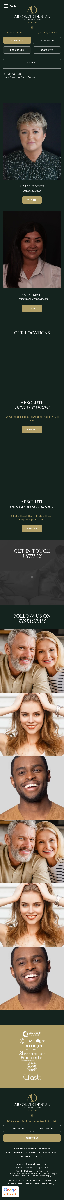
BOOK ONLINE (17, 50)
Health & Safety (15, 1184)
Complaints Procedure (32, 1180)
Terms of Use (50, 1180)
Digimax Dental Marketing (36, 1171)
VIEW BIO (32, 200)
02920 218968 (47, 40)
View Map (32, 430)
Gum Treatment (48, 1152)
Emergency (47, 50)
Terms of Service (37, 1176)
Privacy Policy (18, 1176)
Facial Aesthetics (32, 1156)
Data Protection (32, 1184)
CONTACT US (17, 40)
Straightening (15, 1152)
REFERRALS (32, 62)
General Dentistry (25, 1149)
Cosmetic (44, 1149)
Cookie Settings (48, 1184)
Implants (31, 1152)
